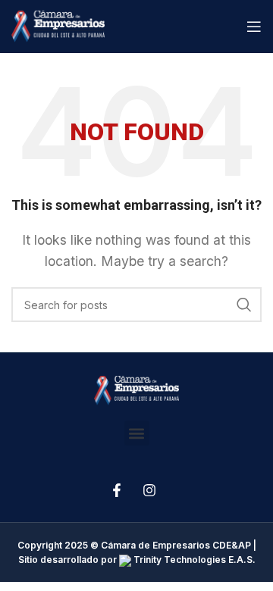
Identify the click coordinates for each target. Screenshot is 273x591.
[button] (136, 433)
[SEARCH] (244, 304)
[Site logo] (58, 25)
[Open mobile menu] (254, 26)
